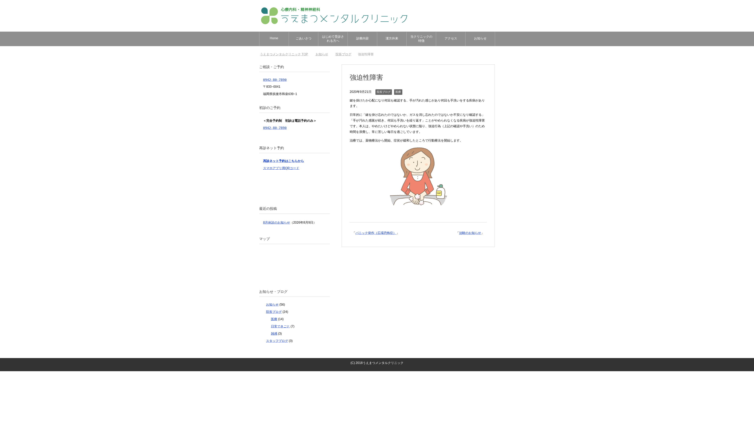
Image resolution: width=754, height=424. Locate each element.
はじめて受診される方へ (333, 38)
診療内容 (362, 38)
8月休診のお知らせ (276, 222)
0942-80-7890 (275, 80)
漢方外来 (392, 38)
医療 (398, 91)
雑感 (274, 333)
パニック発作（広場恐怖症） (375, 233)
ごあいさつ (303, 38)
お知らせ (480, 38)
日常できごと (280, 326)
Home (274, 38)
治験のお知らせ (470, 233)
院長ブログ (384, 91)
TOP (284, 54)
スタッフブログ (277, 341)
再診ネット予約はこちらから (283, 161)
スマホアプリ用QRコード (281, 168)
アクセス (451, 38)
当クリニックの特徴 (421, 38)
